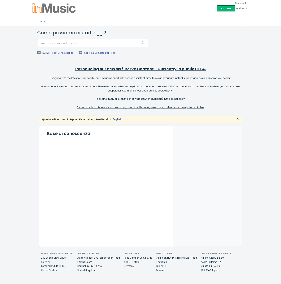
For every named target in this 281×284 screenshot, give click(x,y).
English (117, 119)
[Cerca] (142, 43)
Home (42, 21)
